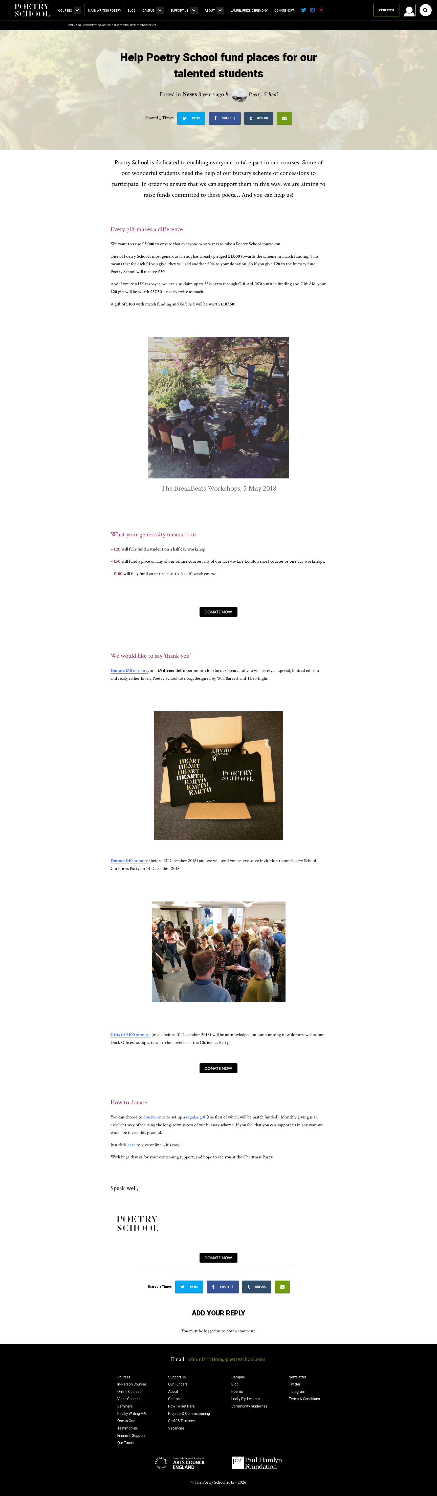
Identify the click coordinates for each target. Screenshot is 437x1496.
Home (70, 25)
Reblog (262, 118)
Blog (132, 10)
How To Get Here (181, 1406)
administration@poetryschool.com (226, 1359)
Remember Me (368, 75)
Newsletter (297, 1377)
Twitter (294, 1384)
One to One (126, 1421)
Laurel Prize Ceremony (249, 10)
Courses (65, 10)
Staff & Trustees (181, 1421)
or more (130, 1035)
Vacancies (176, 1428)
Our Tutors (125, 1443)
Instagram (297, 1392)
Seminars (125, 1406)
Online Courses (129, 1392)
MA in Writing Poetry (104, 10)
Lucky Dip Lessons (245, 1399)
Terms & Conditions (304, 1399)
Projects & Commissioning (189, 1414)
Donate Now (284, 10)
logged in (212, 1331)
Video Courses (128, 1399)
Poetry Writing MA (131, 1414)
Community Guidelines (249, 1406)
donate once (154, 1117)
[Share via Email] (284, 118)
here (131, 1145)
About (210, 10)
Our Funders (178, 1384)
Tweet (195, 118)
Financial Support (131, 1436)
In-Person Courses (132, 1384)
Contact (174, 1399)
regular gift (196, 1117)
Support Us (179, 10)
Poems (237, 1392)
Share (228, 118)
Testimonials (127, 1428)
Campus (148, 10)
